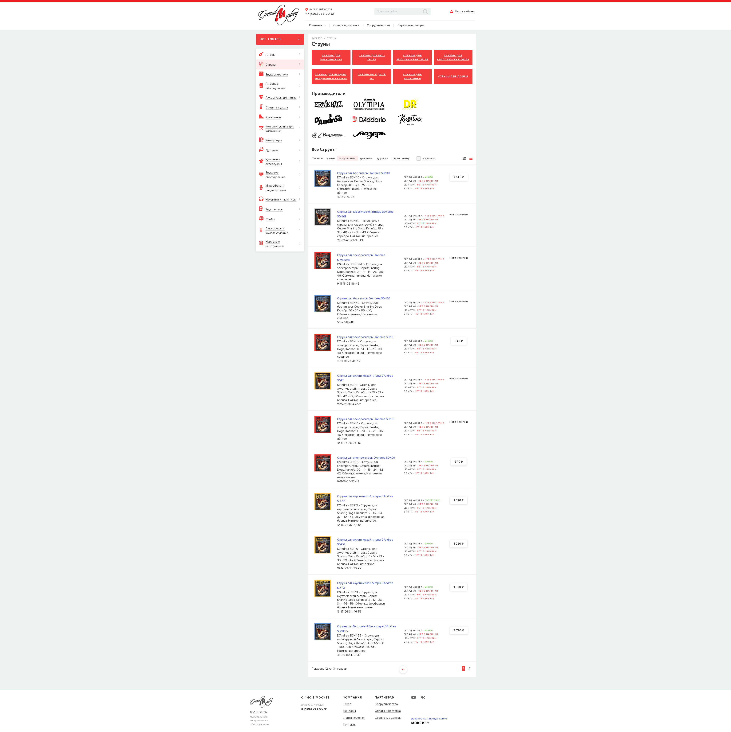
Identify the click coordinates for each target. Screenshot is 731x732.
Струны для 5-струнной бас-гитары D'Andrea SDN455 (366, 629)
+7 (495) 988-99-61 (319, 14)
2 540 (458, 177)
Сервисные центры (388, 717)
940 (459, 341)
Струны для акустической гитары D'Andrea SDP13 (365, 585)
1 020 (459, 500)
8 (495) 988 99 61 (314, 709)
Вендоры (349, 711)
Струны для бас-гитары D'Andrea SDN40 (363, 173)
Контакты (349, 724)
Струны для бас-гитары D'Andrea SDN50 (363, 298)
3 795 (458, 631)
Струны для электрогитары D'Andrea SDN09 (366, 457)
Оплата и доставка (388, 711)
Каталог (317, 38)
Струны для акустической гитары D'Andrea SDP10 (365, 542)
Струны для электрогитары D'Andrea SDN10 (365, 419)
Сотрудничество (386, 704)
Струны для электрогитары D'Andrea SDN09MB (361, 257)
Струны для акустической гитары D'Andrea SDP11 (365, 378)
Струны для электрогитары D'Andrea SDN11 (365, 337)
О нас (347, 704)
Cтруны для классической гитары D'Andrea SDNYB (365, 214)
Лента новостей (354, 717)
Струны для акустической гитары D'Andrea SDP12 (365, 499)
